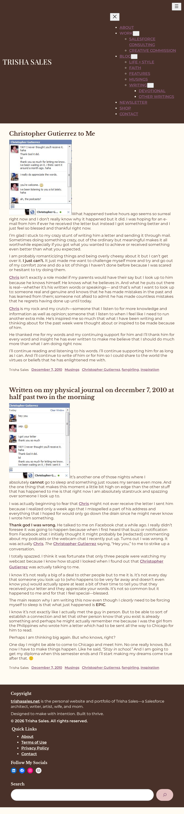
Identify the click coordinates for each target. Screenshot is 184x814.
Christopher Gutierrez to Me (52, 133)
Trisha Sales (27, 62)
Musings (72, 369)
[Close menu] (115, 17)
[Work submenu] (136, 33)
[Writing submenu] (150, 85)
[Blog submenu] (134, 56)
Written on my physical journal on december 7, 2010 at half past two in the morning (91, 394)
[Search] (164, 795)
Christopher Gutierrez (101, 369)
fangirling (130, 369)
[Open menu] (176, 7)
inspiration (150, 369)
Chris (84, 503)
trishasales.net (25, 701)
